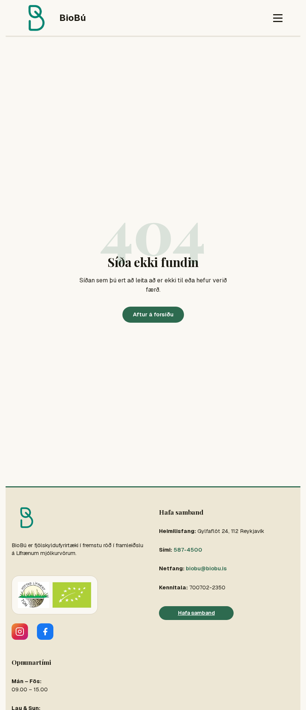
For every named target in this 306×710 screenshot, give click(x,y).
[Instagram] (20, 631)
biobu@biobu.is (206, 568)
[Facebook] (45, 631)
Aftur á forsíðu (153, 314)
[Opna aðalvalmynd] (277, 18)
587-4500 (188, 549)
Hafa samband (196, 613)
